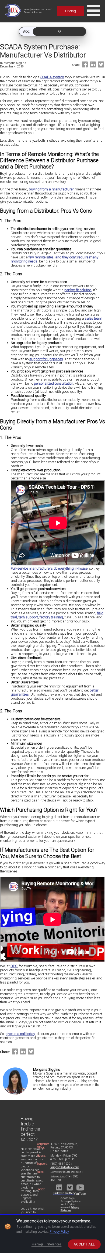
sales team (93, 318)
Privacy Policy (59, 1231)
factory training (51, 617)
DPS (13, 966)
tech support (28, 617)
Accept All (84, 1244)
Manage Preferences (47, 1244)
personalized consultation (53, 383)
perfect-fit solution (78, 290)
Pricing (70, 11)
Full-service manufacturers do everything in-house (49, 568)
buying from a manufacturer (51, 189)
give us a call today (20, 1034)
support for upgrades (46, 359)
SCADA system (52, 77)
